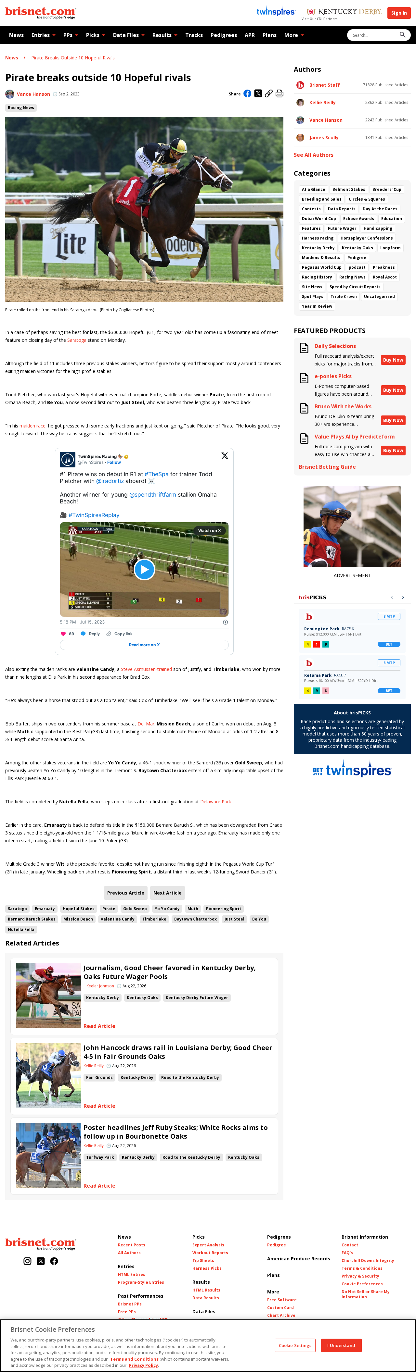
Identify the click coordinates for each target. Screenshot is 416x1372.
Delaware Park (215, 801)
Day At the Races (380, 209)
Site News (312, 287)
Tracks (194, 35)
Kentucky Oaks (142, 997)
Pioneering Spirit (223, 908)
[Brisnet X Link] (41, 1262)
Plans (270, 35)
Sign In (399, 13)
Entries (41, 35)
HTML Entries (131, 1274)
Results (162, 35)
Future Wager (342, 228)
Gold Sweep (135, 908)
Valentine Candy (118, 919)
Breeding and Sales (322, 199)
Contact (350, 1245)
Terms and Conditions (134, 1359)
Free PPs (127, 1312)
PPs (67, 35)
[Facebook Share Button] (247, 94)
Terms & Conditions (362, 1268)
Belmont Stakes (348, 189)
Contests (311, 209)
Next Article (167, 893)
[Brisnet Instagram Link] (27, 1262)
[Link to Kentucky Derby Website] (344, 13)
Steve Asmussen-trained (146, 669)
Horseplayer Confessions (367, 238)
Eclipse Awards (358, 218)
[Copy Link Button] (269, 94)
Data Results (205, 1298)
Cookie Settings (295, 1345)
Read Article (99, 1026)
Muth (193, 908)
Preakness (384, 267)
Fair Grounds (99, 1077)
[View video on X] (144, 569)
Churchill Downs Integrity (368, 1260)
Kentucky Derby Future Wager (197, 997)
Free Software (282, 1300)
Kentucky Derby (102, 997)
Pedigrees (224, 35)
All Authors (129, 1252)
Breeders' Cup (386, 189)
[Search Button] (403, 35)
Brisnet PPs (130, 1304)
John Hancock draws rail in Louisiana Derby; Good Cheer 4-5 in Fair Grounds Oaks (178, 1052)
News (16, 35)
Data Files (126, 35)
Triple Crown (344, 296)
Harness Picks (207, 1268)
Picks (92, 35)
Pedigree (356, 257)
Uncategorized (379, 296)
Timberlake (154, 919)
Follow (114, 462)
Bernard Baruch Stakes (32, 919)
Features (311, 228)
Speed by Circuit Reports (355, 287)
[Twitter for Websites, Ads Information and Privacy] (225, 622)
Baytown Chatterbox (195, 919)
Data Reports (342, 209)
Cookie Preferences (362, 1284)
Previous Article (125, 893)
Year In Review (317, 306)
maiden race (33, 426)
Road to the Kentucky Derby (190, 1077)
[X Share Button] (258, 94)
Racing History (317, 277)
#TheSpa (157, 474)
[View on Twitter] (225, 459)
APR (250, 35)
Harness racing (317, 238)
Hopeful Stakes (79, 908)
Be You (259, 919)
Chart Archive (281, 1315)
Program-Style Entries (141, 1282)
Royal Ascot (385, 277)
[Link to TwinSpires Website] (276, 11)
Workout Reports (210, 1252)
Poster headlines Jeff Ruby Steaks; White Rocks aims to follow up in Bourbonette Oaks (176, 1132)
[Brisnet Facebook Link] (54, 1262)
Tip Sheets (203, 1260)
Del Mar (145, 724)
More (291, 35)
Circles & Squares (367, 199)
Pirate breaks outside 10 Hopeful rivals (73, 58)
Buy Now (393, 360)
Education (391, 218)
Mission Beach (78, 919)
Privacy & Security (360, 1276)
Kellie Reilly (94, 1066)
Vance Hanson (33, 94)
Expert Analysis (208, 1245)
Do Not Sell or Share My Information (366, 1294)
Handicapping (378, 228)
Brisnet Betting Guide (327, 467)
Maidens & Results (321, 257)
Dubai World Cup (319, 218)
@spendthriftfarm (152, 494)
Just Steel (234, 919)
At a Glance (313, 189)
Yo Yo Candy (167, 908)
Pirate (108, 908)
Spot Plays (312, 296)
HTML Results (206, 1290)
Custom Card (280, 1307)
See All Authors (313, 155)
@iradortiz (110, 480)
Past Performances (140, 1296)
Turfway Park (100, 1157)
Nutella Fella (21, 929)
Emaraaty (45, 908)
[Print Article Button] (279, 94)
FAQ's (347, 1252)
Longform (390, 248)
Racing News (21, 107)
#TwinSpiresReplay (94, 515)
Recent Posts (131, 1245)
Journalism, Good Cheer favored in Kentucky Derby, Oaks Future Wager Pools (170, 972)
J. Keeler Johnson (99, 986)
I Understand (341, 1345)
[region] (208, 1345)
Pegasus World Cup (322, 267)
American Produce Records (298, 1258)
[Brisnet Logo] (40, 13)
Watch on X (209, 530)
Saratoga (76, 340)
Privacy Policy (143, 1365)
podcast (357, 267)
